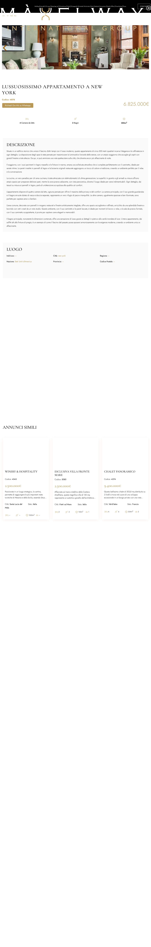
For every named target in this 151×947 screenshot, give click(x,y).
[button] (144, 47)
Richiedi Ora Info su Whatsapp (18, 105)
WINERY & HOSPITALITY (21, 471)
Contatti (144, 6)
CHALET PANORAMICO (119, 471)
